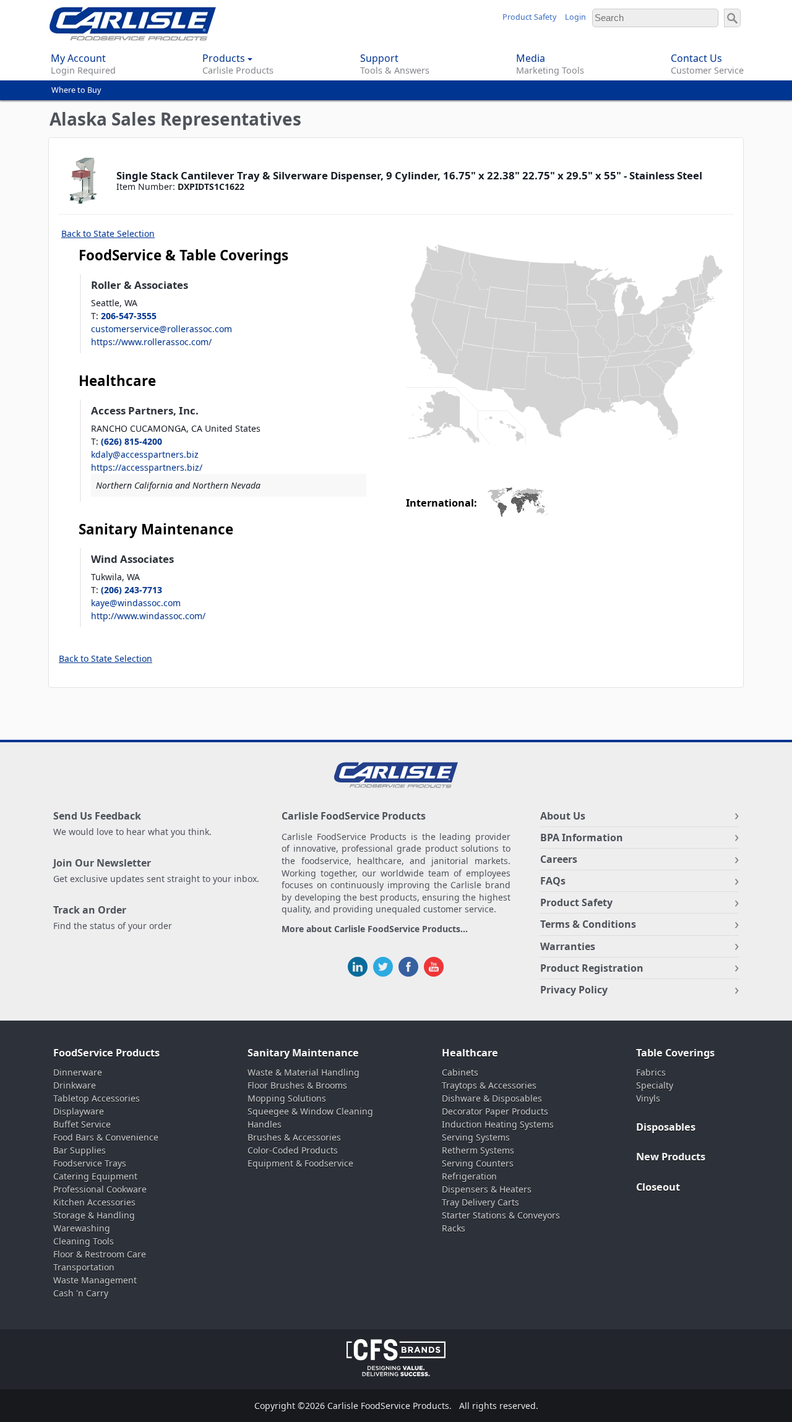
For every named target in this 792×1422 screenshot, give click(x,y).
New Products (670, 1156)
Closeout (658, 1187)
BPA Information (581, 837)
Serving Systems (476, 1137)
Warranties (567, 946)
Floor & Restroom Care (99, 1254)
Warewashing (81, 1228)
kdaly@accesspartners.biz (145, 454)
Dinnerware (77, 1072)
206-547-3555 (129, 316)
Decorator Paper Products (495, 1111)
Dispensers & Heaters (487, 1189)
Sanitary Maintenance (303, 1053)
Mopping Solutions (287, 1098)
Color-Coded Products (293, 1150)
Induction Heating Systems (498, 1124)
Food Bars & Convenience (105, 1137)
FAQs (553, 881)
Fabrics (651, 1072)
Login (575, 17)
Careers (558, 859)
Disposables (665, 1127)
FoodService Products (106, 1053)
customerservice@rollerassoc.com (161, 329)
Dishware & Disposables (492, 1098)
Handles (265, 1124)
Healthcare (470, 1053)
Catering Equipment (95, 1176)
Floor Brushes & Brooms (297, 1085)
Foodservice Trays (89, 1163)
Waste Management (95, 1280)
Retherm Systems (478, 1150)
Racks (453, 1228)
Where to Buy (76, 90)
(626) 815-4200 (131, 441)
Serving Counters (478, 1163)
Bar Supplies (79, 1150)
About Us (562, 816)
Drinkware (74, 1085)
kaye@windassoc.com (136, 603)
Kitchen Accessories (94, 1202)
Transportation (83, 1267)
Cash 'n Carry (80, 1293)
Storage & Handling (94, 1215)
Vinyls (648, 1098)
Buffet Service (82, 1124)
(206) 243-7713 (131, 590)
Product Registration (592, 968)
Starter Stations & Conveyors (501, 1215)
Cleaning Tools (83, 1241)
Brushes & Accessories (294, 1137)
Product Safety (529, 17)
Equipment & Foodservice (300, 1163)
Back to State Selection (108, 233)
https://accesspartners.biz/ (146, 467)
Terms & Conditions (588, 924)
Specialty (654, 1085)
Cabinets (460, 1072)
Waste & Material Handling (303, 1072)
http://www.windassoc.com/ (148, 616)
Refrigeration (469, 1176)
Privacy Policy (574, 989)
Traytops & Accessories (489, 1085)
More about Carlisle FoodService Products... (375, 929)
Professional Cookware (100, 1189)
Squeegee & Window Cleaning (310, 1111)
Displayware (78, 1111)
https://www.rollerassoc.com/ (151, 342)
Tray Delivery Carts (480, 1202)
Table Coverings (675, 1053)
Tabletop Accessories (96, 1098)
